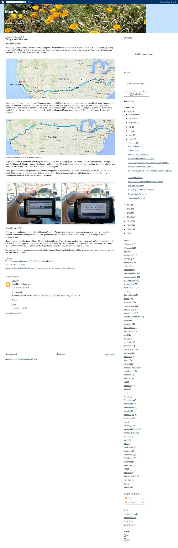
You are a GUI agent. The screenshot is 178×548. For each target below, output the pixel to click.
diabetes (127, 357)
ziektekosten (129, 349)
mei (130, 131)
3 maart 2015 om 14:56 (19, 308)
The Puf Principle (131, 514)
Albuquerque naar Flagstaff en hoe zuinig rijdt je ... (148, 163)
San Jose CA (16, 110)
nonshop (127, 473)
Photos (145, 92)
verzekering (128, 371)
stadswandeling (130, 476)
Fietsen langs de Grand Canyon (141, 159)
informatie (128, 248)
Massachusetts (48, 268)
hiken (126, 360)
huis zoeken (129, 331)
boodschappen (129, 288)
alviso (126, 440)
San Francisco (129, 328)
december (133, 115)
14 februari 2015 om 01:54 (20, 287)
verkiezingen (129, 415)
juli (130, 127)
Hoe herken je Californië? (138, 154)
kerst (126, 335)
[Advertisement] (26, 333)
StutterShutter (129, 525)
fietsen (126, 299)
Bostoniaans (129, 400)
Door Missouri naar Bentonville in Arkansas (145, 182)
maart (131, 139)
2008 (129, 229)
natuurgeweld (129, 407)
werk (126, 422)
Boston (126, 396)
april (131, 135)
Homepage (60, 354)
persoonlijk (128, 255)
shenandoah (129, 454)
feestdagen (128, 270)
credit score (128, 447)
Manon (127, 540)
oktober (132, 119)
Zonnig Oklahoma (135, 178)
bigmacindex (129, 284)
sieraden (127, 411)
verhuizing (128, 386)
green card (128, 465)
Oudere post (110, 354)
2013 (129, 209)
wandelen (127, 342)
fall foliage (128, 425)
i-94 (125, 469)
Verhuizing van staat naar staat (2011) (20, 261)
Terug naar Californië (16, 39)
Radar (134, 92)
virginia (62, 268)
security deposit (130, 433)
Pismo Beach (133, 146)
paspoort (127, 487)
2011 (129, 217)
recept (126, 389)
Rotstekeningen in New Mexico (140, 167)
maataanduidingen (131, 429)
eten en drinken (130, 273)
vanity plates (129, 306)
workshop (127, 436)
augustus (133, 123)
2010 (129, 221)
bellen (126, 444)
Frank (126, 536)
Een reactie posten (13, 313)
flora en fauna (129, 295)
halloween (128, 353)
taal (125, 382)
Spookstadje (133, 150)
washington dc (70, 268)
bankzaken (128, 310)
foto (125, 252)
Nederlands (128, 418)
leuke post (128, 302)
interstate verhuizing (35, 268)
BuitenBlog (128, 521)
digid (126, 483)
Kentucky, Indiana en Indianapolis (141, 190)
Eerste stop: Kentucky (137, 194)
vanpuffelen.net (130, 518)
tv (124, 393)
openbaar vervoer (131, 367)
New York (127, 480)
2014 (129, 205)
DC (26, 268)
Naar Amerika (17, 11)
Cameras (139, 92)
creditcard (128, 462)
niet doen (127, 324)
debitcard (127, 378)
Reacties (131, 503)
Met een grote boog (136, 186)
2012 (129, 213)
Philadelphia (129, 458)
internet (127, 364)
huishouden (128, 404)
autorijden (14, 268)
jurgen (14, 281)
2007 (129, 233)
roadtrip (56, 268)
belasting (127, 375)
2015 (129, 111)
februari (132, 143)
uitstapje (127, 259)
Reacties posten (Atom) (27, 359)
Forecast (128, 92)
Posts (129, 498)
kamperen (128, 451)
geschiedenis (129, 313)
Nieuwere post (11, 354)
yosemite (127, 346)
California (21, 268)
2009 (129, 225)
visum (126, 338)
